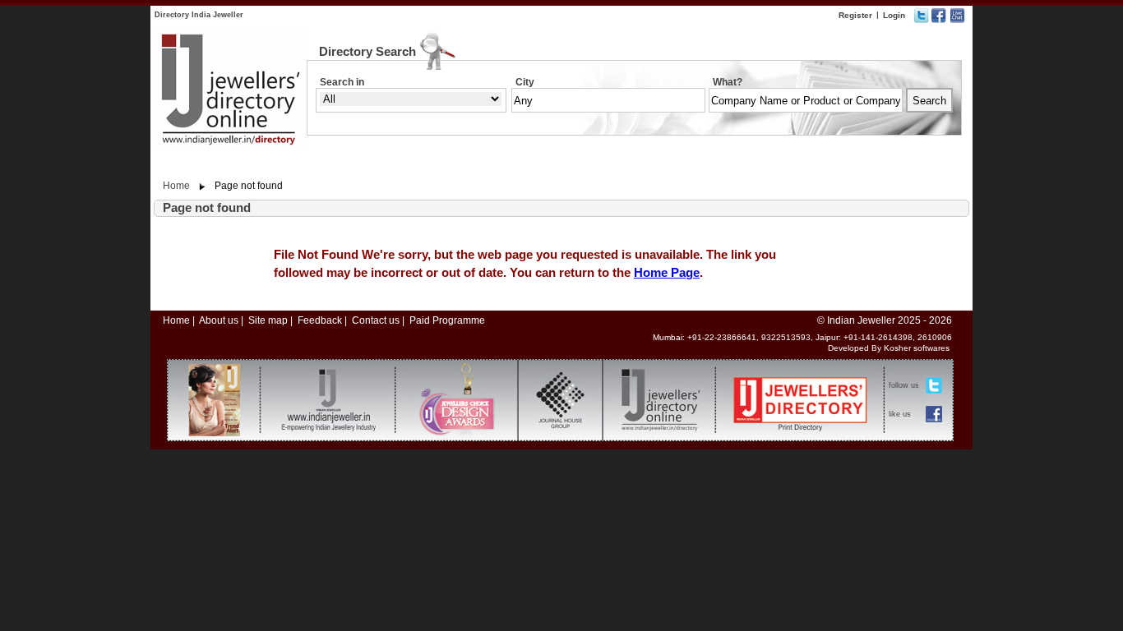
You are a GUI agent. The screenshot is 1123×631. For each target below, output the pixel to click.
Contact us (376, 320)
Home (176, 185)
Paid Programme (447, 320)
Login (894, 15)
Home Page (667, 272)
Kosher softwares (917, 347)
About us (218, 320)
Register (855, 15)
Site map (268, 320)
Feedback (320, 320)
